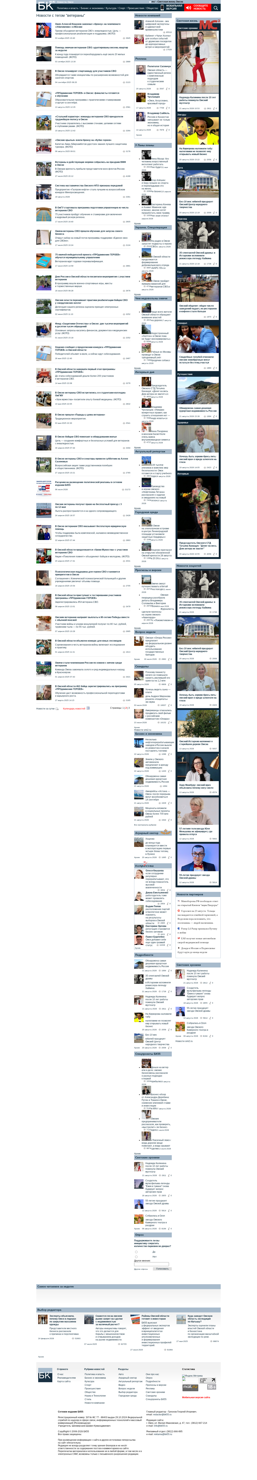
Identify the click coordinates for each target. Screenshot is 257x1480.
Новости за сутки (45, 708)
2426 (128, 515)
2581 (128, 107)
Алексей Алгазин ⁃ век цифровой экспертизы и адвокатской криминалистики (157, 25)
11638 (162, 945)
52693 (78, 1338)
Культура (111, 8)
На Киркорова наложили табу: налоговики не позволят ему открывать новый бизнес (196, 151)
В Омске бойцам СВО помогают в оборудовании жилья (86, 436)
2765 (128, 473)
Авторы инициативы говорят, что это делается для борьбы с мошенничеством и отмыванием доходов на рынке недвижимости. (111, 1334)
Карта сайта (64, 1381)
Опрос (149, 1378)
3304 (128, 448)
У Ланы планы (144, 145)
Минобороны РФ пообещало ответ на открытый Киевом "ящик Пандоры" (198, 903)
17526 (169, 50)
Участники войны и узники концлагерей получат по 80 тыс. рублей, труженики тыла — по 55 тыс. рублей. (91, 625)
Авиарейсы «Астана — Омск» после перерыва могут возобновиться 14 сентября (157, 795)
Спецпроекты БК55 (147, 1053)
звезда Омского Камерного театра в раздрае (156, 1222)
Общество (152, 8)
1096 (164, 754)
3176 (128, 151)
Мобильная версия (173, 7)
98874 (216, 1341)
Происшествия (136, 8)
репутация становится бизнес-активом (158, 930)
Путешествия (184, 374)
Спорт (122, 8)
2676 (128, 291)
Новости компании (95, 1403)
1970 (209, 317)
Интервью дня (144, 372)
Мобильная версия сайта (196, 1397)
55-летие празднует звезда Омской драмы (157, 1202)
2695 (128, 631)
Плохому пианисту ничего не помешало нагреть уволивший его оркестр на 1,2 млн (157, 676)
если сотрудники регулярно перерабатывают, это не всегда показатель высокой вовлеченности (157, 880)
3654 (162, 890)
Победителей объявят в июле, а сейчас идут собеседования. (88, 354)
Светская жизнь (187, 20)
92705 (124, 1344)
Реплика (140, 58)
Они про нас (152, 1374)
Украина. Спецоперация (151, 227)
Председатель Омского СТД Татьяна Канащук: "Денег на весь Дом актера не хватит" (198, 546)
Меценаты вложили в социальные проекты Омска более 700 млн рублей (157, 812)
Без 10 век (151, 1034)
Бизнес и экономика (92, 8)
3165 (128, 700)
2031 (128, 561)
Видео (122, 1385)
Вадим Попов (153, 906)
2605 (128, 222)
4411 (163, 934)
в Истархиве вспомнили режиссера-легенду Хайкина (158, 985)
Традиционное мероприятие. (70, 418)
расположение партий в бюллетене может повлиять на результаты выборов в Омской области (158, 916)
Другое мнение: (142, 1260)
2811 (164, 1009)
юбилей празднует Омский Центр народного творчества (157, 1041)
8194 (164, 1229)
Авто (121, 1374)
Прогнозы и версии (148, 570)
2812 (205, 983)
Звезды (181, 114)
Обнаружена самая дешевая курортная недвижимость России (157, 779)
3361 (128, 197)
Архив (139, 135)
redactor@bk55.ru (162, 1414)
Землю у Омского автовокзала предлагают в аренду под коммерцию (156, 763)
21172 (127, 489)
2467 (128, 358)
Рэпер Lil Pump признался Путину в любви (197, 930)
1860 (209, 368)
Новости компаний (147, 15)
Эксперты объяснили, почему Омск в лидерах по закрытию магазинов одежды (62, 1320)
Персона (182, 219)
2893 (128, 540)
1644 (164, 820)
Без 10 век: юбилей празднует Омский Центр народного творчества (196, 204)
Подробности (144, 954)
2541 (128, 423)
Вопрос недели (145, 631)
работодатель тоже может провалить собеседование (156, 898)
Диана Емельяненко (157, 892)
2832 (128, 404)
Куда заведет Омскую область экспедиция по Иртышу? (200, 1319)
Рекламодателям (66, 1378)
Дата (180, 167)
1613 (128, 652)
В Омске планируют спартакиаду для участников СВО (85, 71)
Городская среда (146, 512)
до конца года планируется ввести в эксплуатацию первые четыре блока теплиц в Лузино (158, 848)
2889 (128, 62)
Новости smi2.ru (142, 730)
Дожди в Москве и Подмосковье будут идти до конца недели (196, 950)
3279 (128, 383)
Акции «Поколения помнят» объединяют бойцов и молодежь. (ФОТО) (92, 556)
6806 (164, 684)
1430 (164, 771)
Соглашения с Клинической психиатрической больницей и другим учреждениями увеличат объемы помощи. (90, 580)
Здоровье (182, 422)
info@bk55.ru (161, 1426)
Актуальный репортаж (150, 451)
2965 (162, 923)
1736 (164, 991)
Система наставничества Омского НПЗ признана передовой (88, 185)
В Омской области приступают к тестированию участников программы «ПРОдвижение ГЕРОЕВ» (88, 596)
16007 (163, 705)
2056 (164, 1030)
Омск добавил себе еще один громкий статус (156, 942)
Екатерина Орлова (156, 926)
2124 (128, 245)
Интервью (183, 473)
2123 (128, 82)
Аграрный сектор (146, 833)
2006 (164, 1048)
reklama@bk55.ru (163, 1434)
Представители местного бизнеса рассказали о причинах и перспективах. (64, 1331)
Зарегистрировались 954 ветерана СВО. (77, 602)
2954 (162, 904)
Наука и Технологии (95, 1395)
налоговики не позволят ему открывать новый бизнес (158, 1023)
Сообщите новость (201, 7)
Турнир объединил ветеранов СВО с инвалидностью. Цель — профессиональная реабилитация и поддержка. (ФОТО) (88, 32)
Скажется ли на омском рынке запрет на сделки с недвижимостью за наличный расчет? (109, 1320)
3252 (128, 314)
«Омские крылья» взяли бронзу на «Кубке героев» (83, 140)
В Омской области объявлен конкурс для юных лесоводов (88, 640)
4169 (128, 176)
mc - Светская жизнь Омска (167, 1)
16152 (163, 722)
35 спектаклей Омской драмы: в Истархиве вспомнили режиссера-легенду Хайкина (197, 255)
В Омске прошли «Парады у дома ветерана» (80, 414)
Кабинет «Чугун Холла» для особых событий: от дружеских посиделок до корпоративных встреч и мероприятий (158, 41)
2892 (164, 659)
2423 (209, 467)
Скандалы (142, 666)
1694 (165, 786)
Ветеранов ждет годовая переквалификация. (79, 261)
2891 (128, 266)
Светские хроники (147, 1157)
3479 (128, 606)
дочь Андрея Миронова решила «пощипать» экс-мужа (157, 699)
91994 (170, 1350)
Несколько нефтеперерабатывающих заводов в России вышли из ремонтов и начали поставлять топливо (159, 745)
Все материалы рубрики (145, 825)
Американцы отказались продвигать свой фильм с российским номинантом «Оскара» (158, 714)
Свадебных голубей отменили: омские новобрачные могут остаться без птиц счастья (196, 360)
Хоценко (149, 839)
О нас (60, 1374)
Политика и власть (67, 8)
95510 (169, 32)
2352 (128, 338)
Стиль (88, 1399)
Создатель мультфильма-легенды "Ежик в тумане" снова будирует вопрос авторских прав (157, 1186)
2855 (164, 1195)
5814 (164, 1211)
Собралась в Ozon (155, 1215)
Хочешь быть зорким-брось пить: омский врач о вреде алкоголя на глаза (198, 459)
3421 (128, 677)
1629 (164, 803)
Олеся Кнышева (155, 870)
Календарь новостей (74, 708)
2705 (128, 586)
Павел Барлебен (155, 937)
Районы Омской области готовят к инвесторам (155, 1317)
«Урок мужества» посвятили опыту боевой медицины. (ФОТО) (88, 399)
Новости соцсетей (189, 565)
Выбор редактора (49, 1309)
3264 (128, 131)
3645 (128, 38)
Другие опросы (141, 1269)
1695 (164, 857)
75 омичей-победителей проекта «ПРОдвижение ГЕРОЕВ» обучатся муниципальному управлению (87, 256)
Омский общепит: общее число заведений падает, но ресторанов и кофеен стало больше (198, 309)
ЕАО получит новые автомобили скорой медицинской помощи (197, 940)
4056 (209, 554)
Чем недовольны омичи (151, 298)
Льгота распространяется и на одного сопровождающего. (86, 511)
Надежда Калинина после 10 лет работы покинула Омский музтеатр (156, 1000)
